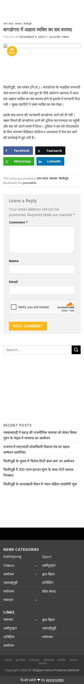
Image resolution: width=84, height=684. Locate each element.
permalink (29, 183)
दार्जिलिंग (47, 582)
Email (13, 282)
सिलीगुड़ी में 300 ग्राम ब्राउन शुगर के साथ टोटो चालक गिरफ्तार (38, 472)
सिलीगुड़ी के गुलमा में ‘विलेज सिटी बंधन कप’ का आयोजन (39, 461)
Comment (18, 222)
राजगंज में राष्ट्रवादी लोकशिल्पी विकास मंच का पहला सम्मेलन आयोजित (36, 449)
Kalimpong (12, 556)
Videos (9, 565)
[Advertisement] (31, 387)
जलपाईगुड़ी (10, 582)
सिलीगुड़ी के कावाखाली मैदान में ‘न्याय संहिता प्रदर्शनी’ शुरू (41, 484)
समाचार (18, 23)
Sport (47, 556)
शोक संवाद (49, 591)
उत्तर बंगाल (8, 23)
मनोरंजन (8, 591)
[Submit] (76, 349)
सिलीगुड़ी (27, 23)
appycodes (55, 679)
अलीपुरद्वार (49, 565)
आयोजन (8, 574)
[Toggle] (36, 565)
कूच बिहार (48, 574)
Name (14, 261)
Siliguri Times (59, 36)
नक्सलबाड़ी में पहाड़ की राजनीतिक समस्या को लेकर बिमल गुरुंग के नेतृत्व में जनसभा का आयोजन (40, 435)
